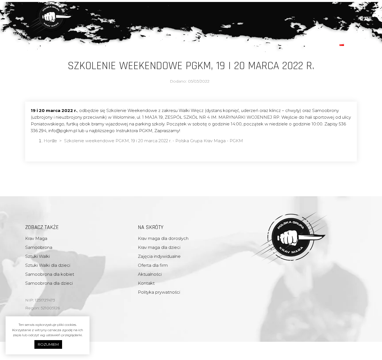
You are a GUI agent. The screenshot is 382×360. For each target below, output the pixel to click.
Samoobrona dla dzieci (49, 283)
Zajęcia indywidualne (159, 256)
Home (50, 140)
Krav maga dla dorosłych (163, 238)
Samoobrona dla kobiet (49, 274)
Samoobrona (38, 247)
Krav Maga (115, 44)
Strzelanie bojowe (194, 44)
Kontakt (325, 44)
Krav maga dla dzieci (159, 247)
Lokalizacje (82, 44)
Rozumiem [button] (48, 344)
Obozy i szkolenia (239, 44)
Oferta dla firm (151, 44)
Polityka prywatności (159, 292)
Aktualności (150, 274)
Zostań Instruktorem (286, 44)
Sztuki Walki (37, 256)
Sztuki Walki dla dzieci (47, 265)
